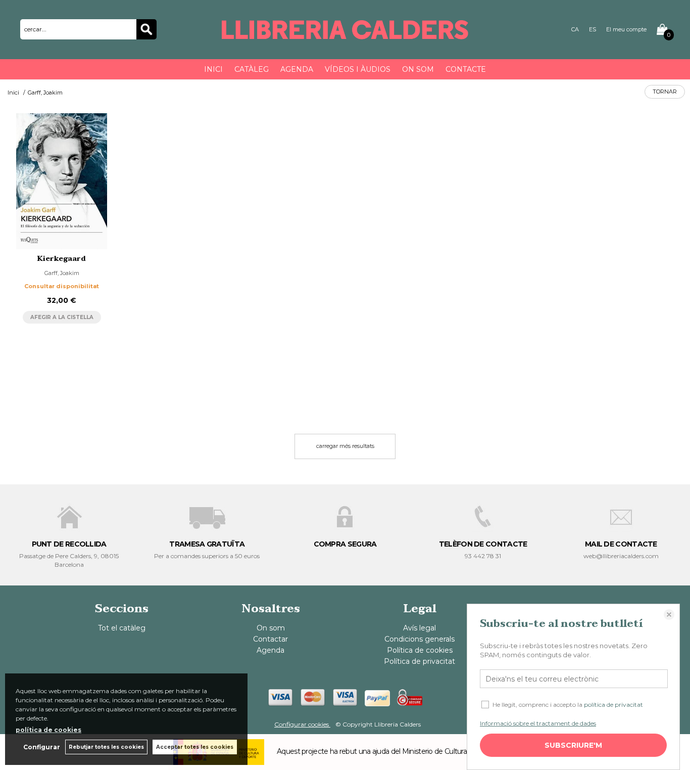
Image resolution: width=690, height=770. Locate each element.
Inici (213, 69)
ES (592, 29)
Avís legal (419, 627)
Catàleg (251, 69)
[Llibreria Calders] (345, 34)
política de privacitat (613, 704)
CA (575, 29)
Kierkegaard (61, 258)
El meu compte (626, 29)
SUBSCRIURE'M (573, 745)
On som (418, 69)
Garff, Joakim (61, 273)
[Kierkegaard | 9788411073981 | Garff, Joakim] (61, 181)
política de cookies (48, 730)
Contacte (466, 69)
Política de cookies (420, 650)
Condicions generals (419, 639)
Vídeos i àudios (357, 69)
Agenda (296, 69)
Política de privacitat (419, 661)
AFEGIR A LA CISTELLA (61, 317)
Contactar (270, 639)
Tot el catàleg (121, 627)
